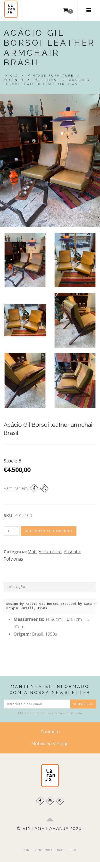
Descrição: (17, 587)
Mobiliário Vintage (50, 743)
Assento (14, 80)
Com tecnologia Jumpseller (49, 850)
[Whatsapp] (60, 801)
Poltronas (46, 80)
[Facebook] (34, 488)
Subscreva (83, 704)
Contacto (50, 731)
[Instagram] (50, 801)
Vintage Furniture (51, 75)
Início (11, 75)
